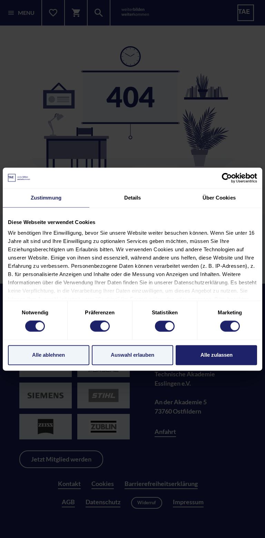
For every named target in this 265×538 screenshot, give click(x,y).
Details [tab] (132, 198)
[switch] (100, 326)
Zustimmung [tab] (46, 198)
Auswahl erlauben (132, 355)
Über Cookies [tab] (219, 198)
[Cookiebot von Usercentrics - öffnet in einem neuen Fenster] (227, 178)
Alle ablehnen (48, 355)
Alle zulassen (216, 355)
